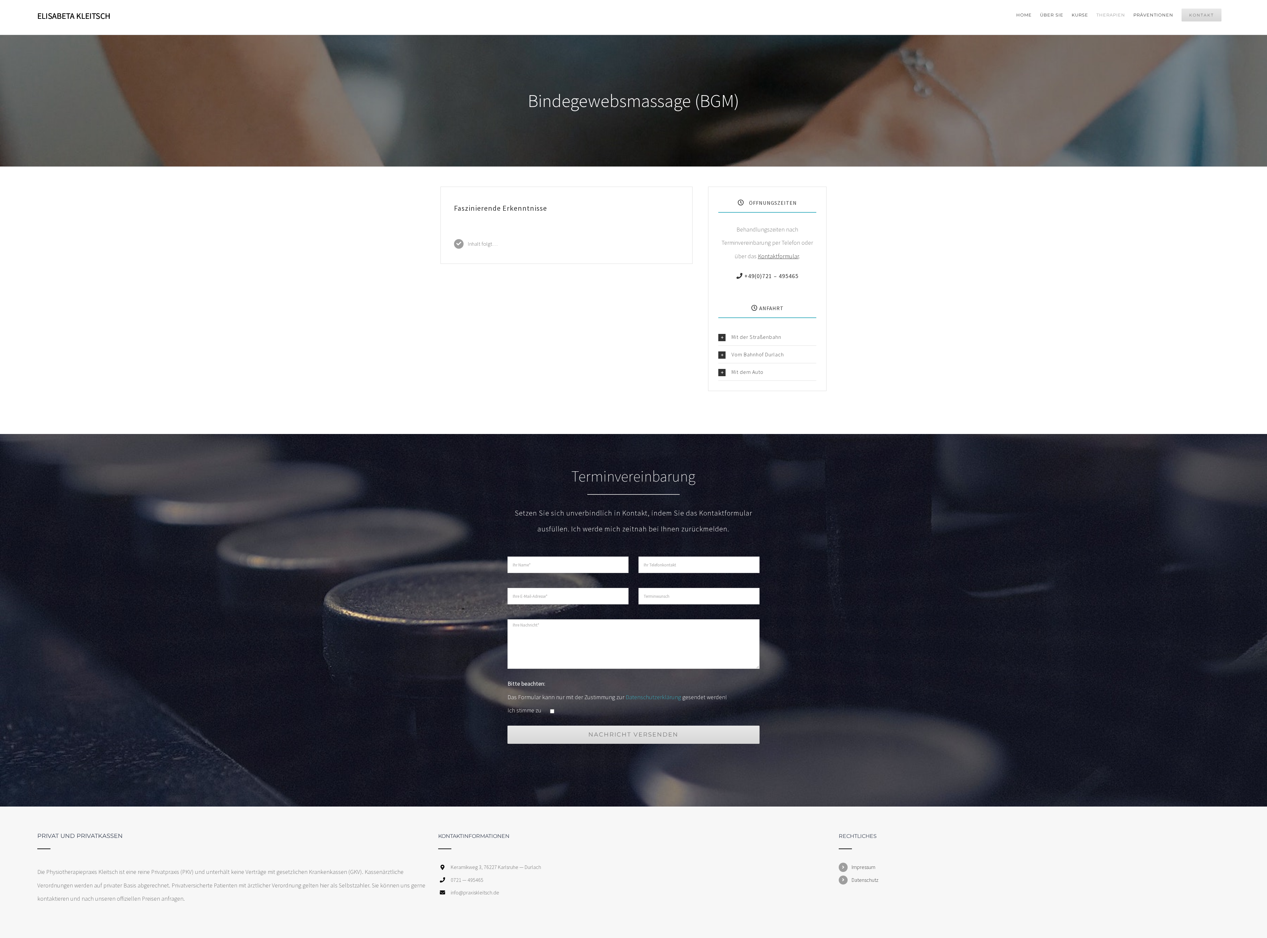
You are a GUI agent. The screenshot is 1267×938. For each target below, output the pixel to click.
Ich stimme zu (525, 710)
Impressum (863, 867)
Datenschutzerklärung (653, 697)
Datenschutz (865, 880)
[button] (767, 336)
